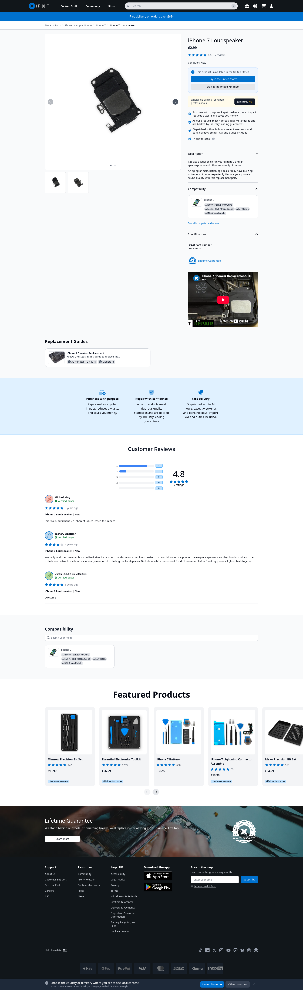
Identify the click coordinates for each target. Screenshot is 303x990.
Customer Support (55, 879)
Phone (68, 25)
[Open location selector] (255, 5)
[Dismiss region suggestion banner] (253, 984)
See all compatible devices (203, 223)
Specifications (197, 234)
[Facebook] (207, 950)
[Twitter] (214, 950)
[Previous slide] (147, 792)
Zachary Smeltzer (65, 533)
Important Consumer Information (123, 914)
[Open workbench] (246, 5)
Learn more (62, 839)
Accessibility (118, 874)
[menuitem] (68, 6)
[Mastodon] (235, 950)
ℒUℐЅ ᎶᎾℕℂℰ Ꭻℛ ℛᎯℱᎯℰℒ (71, 574)
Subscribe (249, 879)
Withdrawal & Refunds (124, 896)
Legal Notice (118, 879)
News (81, 896)
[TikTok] (200, 950)
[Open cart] (263, 5)
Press (81, 890)
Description (195, 154)
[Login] (271, 6)
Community (84, 874)
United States (210, 984)
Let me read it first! (205, 886)
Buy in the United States (223, 79)
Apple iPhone (84, 25)
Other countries (237, 984)
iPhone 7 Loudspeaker (123, 25)
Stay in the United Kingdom (223, 86)
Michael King (62, 497)
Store (48, 25)
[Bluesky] (242, 950)
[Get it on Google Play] (158, 887)
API (47, 896)
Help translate (53, 950)
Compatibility (197, 189)
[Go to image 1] (111, 166)
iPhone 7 (101, 25)
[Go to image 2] (115, 166)
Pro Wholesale (86, 879)
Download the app (157, 867)
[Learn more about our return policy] (213, 139)
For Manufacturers (89, 885)
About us (50, 874)
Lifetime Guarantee (122, 902)
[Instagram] (221, 950)
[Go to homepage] (40, 6)
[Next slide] (156, 792)
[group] (50, 102)
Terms (114, 890)
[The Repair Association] (256, 950)
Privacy (115, 885)
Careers (49, 890)
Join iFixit (244, 101)
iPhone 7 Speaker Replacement (85, 353)
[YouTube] (228, 950)
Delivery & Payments (123, 907)
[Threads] (249, 950)
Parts (58, 25)
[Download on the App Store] (158, 876)
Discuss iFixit (52, 885)
